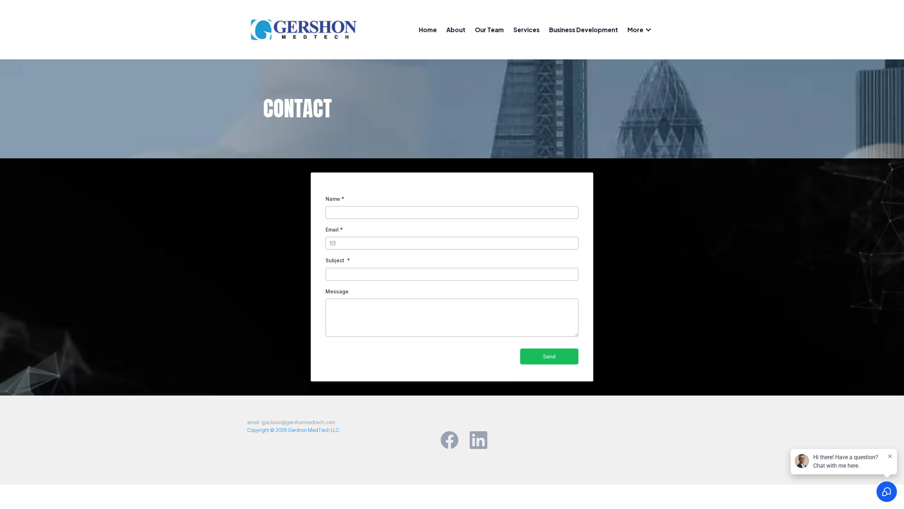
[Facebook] (449, 440)
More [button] (636, 30)
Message (337, 291)
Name (335, 199)
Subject (338, 260)
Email (334, 230)
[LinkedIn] (478, 440)
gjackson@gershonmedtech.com (298, 422)
